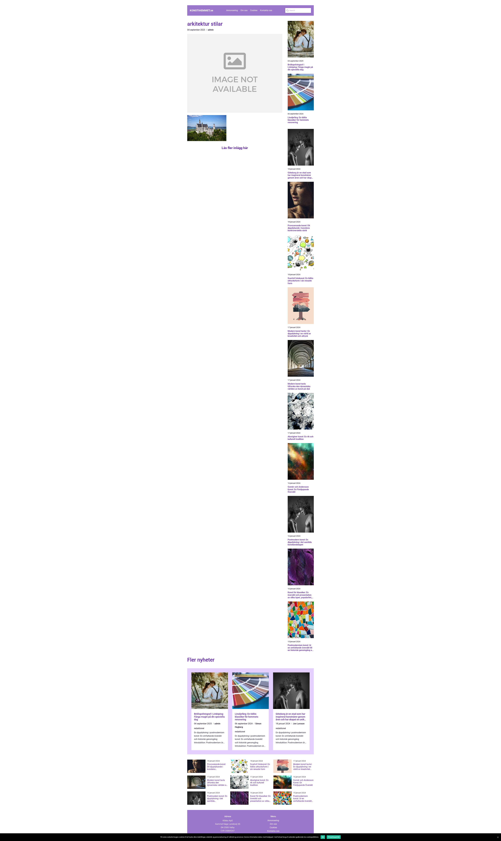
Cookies (253, 10)
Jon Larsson (299, 723)
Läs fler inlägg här (235, 148)
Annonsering (232, 10)
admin (211, 30)
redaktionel (199, 728)
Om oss (243, 10)
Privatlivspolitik (333, 837)
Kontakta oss (266, 10)
